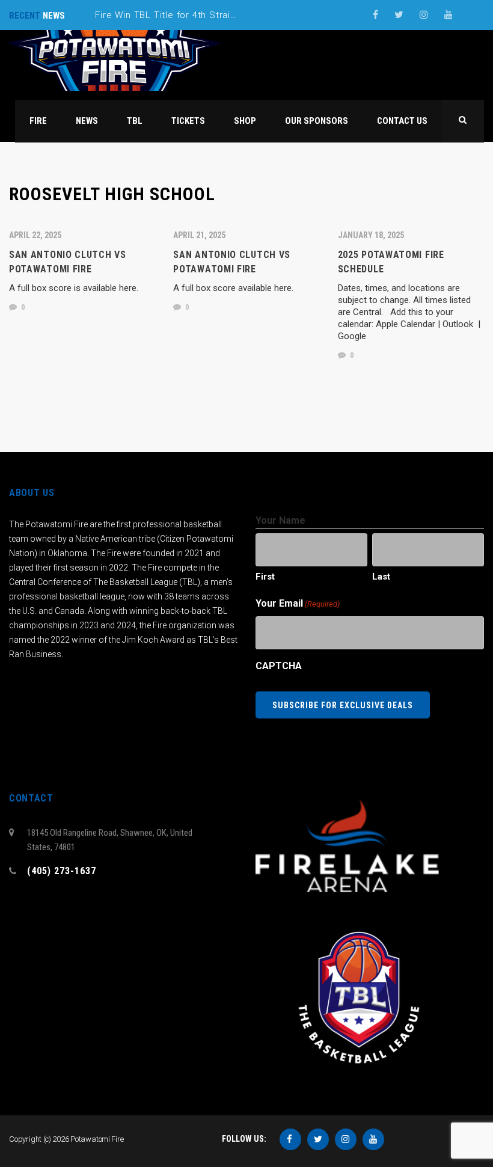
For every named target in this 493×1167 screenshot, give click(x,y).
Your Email (298, 603)
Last (381, 576)
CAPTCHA (279, 666)
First (265, 576)
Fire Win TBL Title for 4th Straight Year (181, 15)
